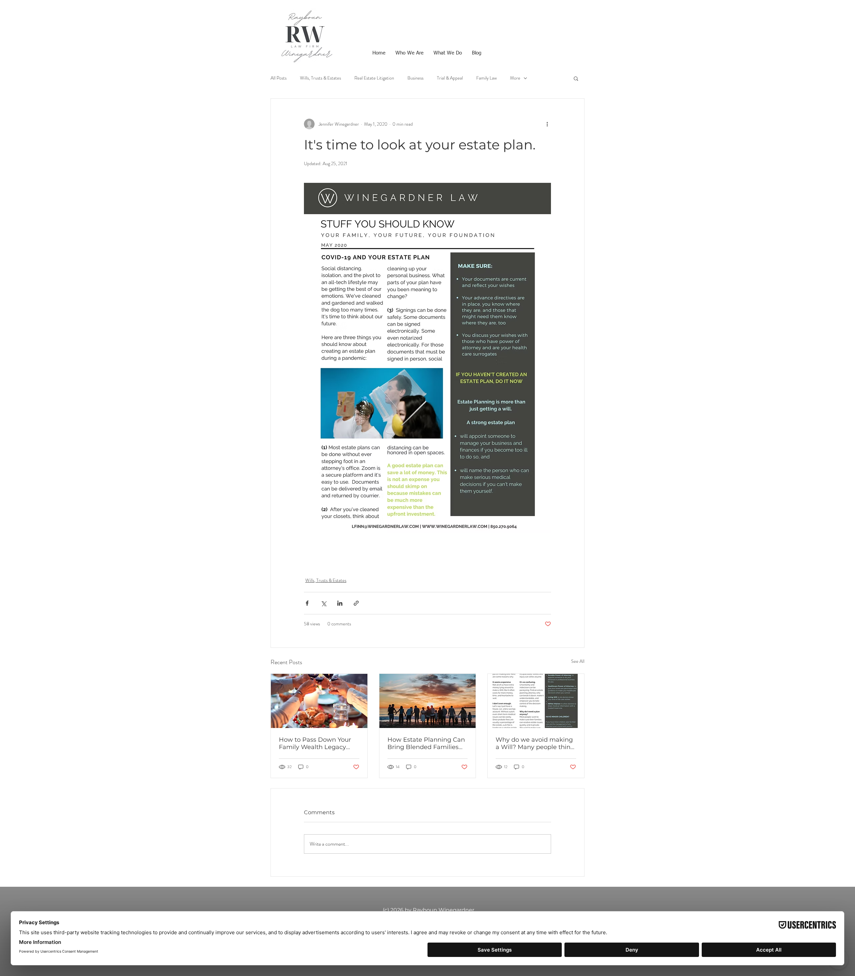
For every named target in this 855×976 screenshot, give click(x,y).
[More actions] (547, 124)
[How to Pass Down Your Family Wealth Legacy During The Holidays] (319, 701)
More (515, 78)
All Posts (279, 78)
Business (415, 78)
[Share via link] (356, 603)
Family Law (486, 78)
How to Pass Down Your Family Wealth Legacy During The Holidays (315, 743)
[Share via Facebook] (307, 603)
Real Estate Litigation (374, 78)
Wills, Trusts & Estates (320, 78)
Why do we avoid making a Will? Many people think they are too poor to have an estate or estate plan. (535, 743)
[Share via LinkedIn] (340, 603)
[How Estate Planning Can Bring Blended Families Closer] (427, 701)
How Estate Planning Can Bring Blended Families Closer (426, 743)
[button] (576, 78)
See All (577, 661)
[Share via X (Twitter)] (323, 603)
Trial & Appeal (450, 78)
